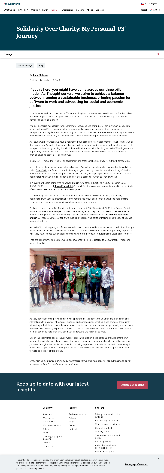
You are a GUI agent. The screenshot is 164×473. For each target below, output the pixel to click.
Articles (72, 418)
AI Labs (46, 429)
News (45, 432)
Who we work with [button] (39, 10)
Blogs (72, 421)
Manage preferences (136, 464)
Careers (47, 442)
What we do (48, 418)
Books (72, 425)
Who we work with (52, 425)
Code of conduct (103, 428)
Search (143, 10)
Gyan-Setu (41, 170)
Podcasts (73, 429)
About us (47, 414)
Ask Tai (156, 10)
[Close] (158, 458)
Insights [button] (55, 10)
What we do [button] (9, 10)
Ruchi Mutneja (40, 75)
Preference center (78, 414)
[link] (132, 385)
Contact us (48, 446)
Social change (25, 65)
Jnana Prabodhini (64, 186)
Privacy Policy (37, 468)
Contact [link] (100, 10)
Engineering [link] (67, 10)
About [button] (90, 10)
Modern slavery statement (108, 424)
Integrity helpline (103, 431)
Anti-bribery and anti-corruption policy (105, 446)
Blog (41, 65)
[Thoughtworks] (12, 2)
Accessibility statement (106, 420)
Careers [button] (80, 10)
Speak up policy (103, 441)
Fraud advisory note (105, 451)
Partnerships (49, 421)
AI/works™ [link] (23, 10)
